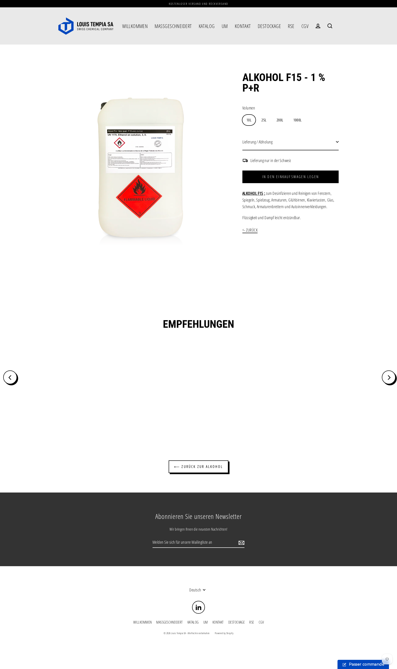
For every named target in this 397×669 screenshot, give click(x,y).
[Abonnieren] (240, 542)
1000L (297, 120)
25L (263, 120)
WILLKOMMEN (135, 26)
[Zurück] (10, 377)
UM (225, 26)
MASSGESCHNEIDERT (173, 26)
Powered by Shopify (224, 633)
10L (249, 120)
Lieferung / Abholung (257, 142)
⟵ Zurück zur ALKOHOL (198, 466)
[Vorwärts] (389, 377)
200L (280, 120)
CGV (305, 26)
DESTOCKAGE (269, 26)
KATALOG (207, 26)
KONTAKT (243, 26)
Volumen (248, 108)
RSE (291, 26)
